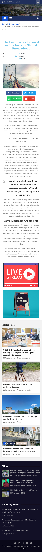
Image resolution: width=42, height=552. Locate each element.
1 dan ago (15, 493)
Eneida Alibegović (24, 358)
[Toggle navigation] (11, 18)
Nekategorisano (9, 344)
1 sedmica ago (10, 358)
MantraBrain (22, 549)
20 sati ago (16, 475)
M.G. (20, 422)
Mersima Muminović (30, 475)
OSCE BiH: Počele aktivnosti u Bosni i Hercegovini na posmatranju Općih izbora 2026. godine (19, 352)
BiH (5, 443)
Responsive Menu (38, 2)
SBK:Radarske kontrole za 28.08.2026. (24, 490)
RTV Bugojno (11, 8)
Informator (11, 443)
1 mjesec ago (9, 454)
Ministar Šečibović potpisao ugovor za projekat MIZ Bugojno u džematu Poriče (25, 472)
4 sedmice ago (10, 422)
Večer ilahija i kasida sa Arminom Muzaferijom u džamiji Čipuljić (22, 481)
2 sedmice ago (10, 390)
